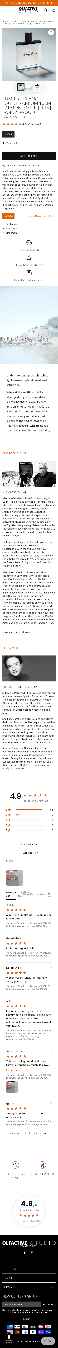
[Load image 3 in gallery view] (37, 87)
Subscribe (48, 1304)
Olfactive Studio (32, 1341)
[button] (45, 10)
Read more (13, 1070)
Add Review (30, 844)
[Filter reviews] (49, 894)
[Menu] (4, 10)
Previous (15, 1133)
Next (45, 1133)
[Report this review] (50, 905)
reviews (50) (11, 894)
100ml (10, 135)
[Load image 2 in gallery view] (29, 87)
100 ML (13, 21)
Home (5, 21)
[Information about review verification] (20, 894)
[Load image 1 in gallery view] (20, 87)
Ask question (30, 852)
